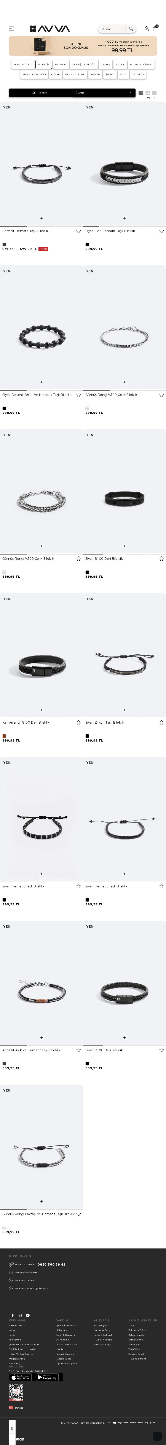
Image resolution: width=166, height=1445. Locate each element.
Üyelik (59, 1349)
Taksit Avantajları (103, 1344)
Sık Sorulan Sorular (66, 1344)
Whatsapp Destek (24, 1280)
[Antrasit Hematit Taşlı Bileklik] (41, 164)
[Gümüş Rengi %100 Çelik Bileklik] (124, 327)
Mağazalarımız (17, 1358)
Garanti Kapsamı (65, 1335)
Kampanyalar (101, 1325)
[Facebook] (12, 1315)
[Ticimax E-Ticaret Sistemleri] (16, 1440)
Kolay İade (61, 1330)
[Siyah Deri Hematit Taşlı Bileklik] (124, 164)
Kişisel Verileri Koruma (21, 1354)
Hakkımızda (15, 1325)
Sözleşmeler (15, 1339)
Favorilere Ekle (79, 231)
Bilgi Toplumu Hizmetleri (23, 1349)
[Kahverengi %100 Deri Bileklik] (41, 655)
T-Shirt (132, 1325)
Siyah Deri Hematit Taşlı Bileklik (110, 231)
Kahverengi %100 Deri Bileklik (25, 722)
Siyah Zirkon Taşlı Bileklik (104, 722)
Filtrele (42, 93)
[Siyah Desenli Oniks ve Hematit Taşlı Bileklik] (41, 327)
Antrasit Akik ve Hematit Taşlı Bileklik (31, 1050)
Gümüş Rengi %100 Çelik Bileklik (111, 395)
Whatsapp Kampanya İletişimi (31, 1288)
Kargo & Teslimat (103, 1335)
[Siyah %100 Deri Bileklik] (124, 491)
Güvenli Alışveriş (103, 1339)
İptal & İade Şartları (66, 1325)
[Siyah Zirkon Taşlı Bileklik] (124, 655)
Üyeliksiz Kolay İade (67, 1363)
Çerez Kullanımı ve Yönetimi (24, 1344)
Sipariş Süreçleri (65, 1354)
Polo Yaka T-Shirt (137, 1330)
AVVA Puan (62, 1339)
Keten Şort (134, 1344)
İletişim (13, 1335)
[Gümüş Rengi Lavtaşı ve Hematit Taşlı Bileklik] (41, 1147)
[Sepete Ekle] (41, 218)
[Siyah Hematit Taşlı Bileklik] (41, 819)
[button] (13, 226)
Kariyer (12, 1330)
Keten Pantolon (136, 1335)
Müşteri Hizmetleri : (40, 1264)
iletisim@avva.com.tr (26, 1272)
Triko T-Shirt (134, 1349)
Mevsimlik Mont (137, 1358)
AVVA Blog (15, 1363)
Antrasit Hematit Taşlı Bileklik (25, 231)
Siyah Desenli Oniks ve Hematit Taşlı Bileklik (37, 395)
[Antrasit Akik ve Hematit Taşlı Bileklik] (41, 983)
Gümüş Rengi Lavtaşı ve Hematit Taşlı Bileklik (38, 1214)
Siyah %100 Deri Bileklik (104, 559)
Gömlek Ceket (136, 1354)
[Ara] (131, 29)
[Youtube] (28, 1315)
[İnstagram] (20, 1315)
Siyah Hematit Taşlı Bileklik (23, 886)
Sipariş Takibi (63, 1358)
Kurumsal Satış (102, 1330)
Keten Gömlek (136, 1339)
